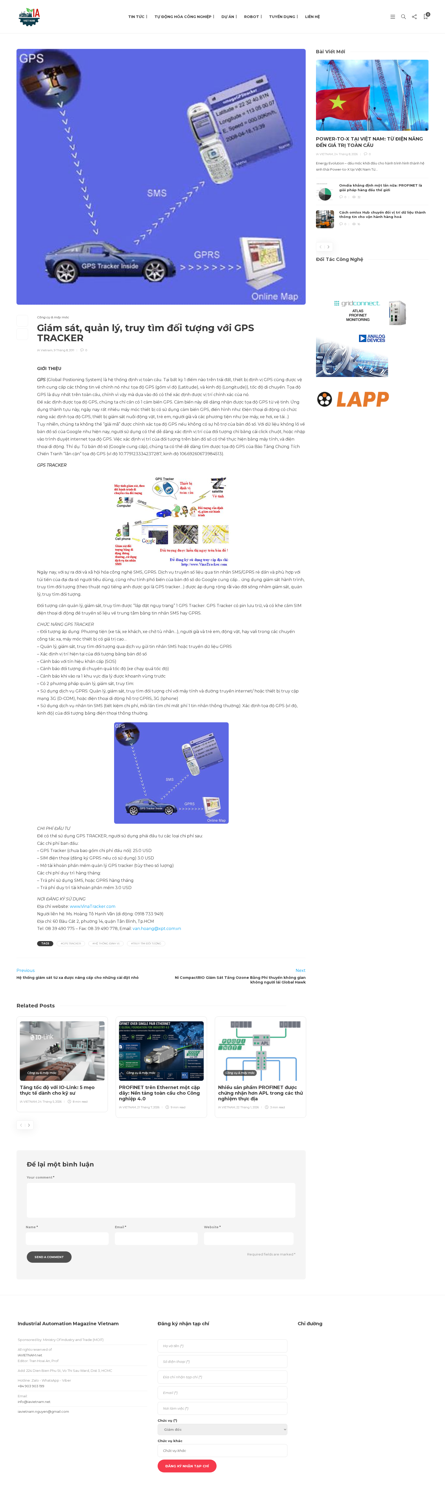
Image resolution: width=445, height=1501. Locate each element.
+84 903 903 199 (31, 1386)
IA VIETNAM (28, 1101)
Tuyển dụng (282, 16)
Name (32, 1227)
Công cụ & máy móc (53, 317)
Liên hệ (312, 16)
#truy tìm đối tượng (146, 943)
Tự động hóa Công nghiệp (183, 16)
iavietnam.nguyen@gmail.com (43, 1411)
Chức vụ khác (170, 1441)
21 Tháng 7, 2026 (148, 1107)
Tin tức (136, 16)
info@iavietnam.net (34, 1402)
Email (120, 1227)
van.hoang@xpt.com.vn (157, 928)
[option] (62, 1063)
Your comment (40, 1177)
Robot (251, 16)
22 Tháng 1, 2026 (247, 1107)
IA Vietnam (45, 350)
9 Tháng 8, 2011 (64, 350)
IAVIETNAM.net (30, 1355)
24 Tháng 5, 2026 (50, 1101)
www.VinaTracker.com (92, 906)
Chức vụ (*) (167, 1420)
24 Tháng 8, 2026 (346, 154)
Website (212, 1227)
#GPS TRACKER (71, 943)
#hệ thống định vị (105, 943)
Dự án (227, 16)
